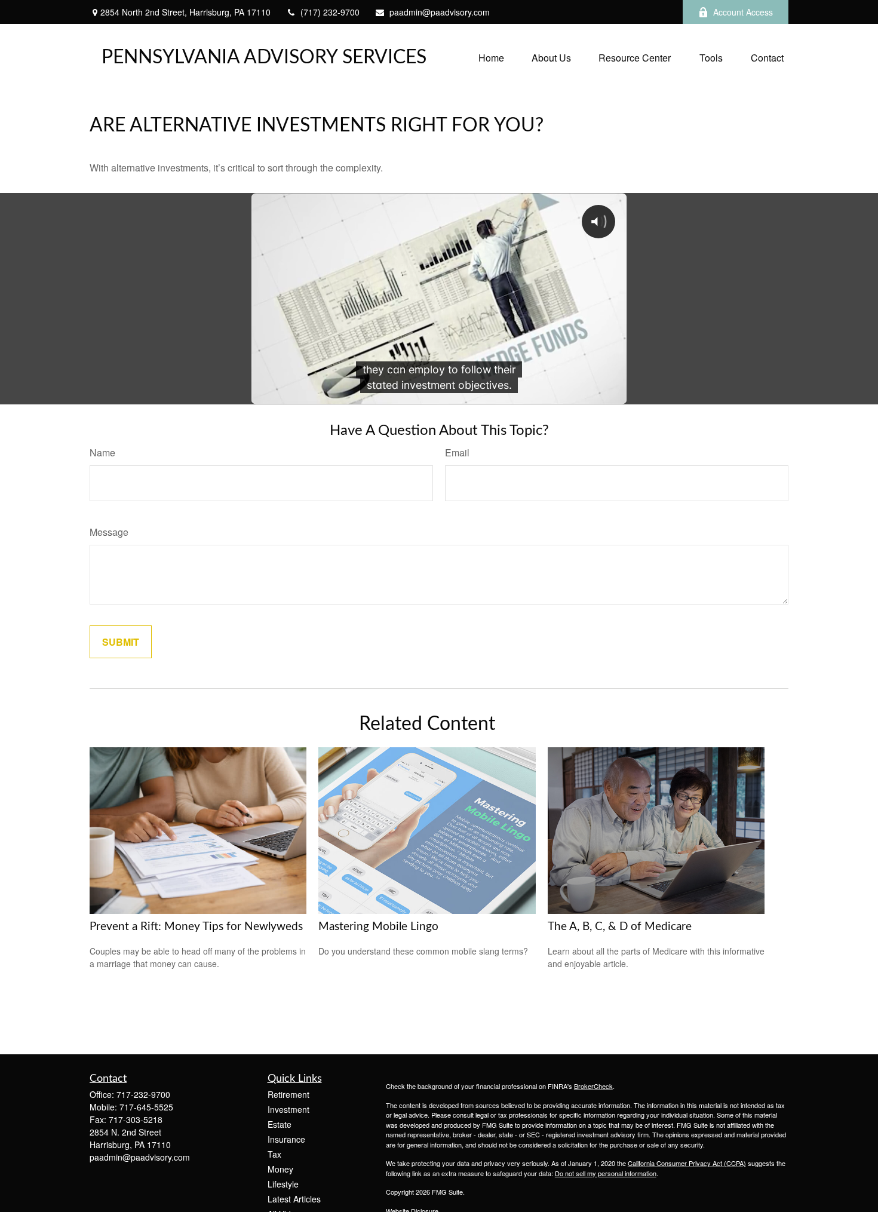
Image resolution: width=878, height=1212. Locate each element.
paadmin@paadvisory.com (439, 12)
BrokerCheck (593, 1086)
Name (102, 452)
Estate (279, 1124)
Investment (288, 1109)
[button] (491, 57)
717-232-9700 (143, 1094)
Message (109, 532)
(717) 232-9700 (330, 12)
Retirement (288, 1094)
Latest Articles (294, 1199)
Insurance (286, 1139)
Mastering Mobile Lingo (378, 926)
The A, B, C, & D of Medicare (620, 926)
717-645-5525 (146, 1107)
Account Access (743, 12)
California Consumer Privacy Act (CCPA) (687, 1163)
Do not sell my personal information (605, 1173)
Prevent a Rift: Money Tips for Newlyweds (196, 926)
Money (280, 1169)
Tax (274, 1154)
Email (457, 452)
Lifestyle (283, 1184)
